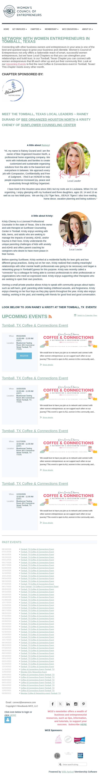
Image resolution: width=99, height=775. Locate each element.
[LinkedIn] (68, 704)
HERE (13, 715)
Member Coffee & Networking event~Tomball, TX (41, 693)
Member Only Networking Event (34, 672)
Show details (48, 365)
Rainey (45, 145)
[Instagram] (76, 704)
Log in (8, 720)
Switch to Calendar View (87, 315)
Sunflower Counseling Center (48, 125)
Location (10, 343)
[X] (60, 704)
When (11, 336)
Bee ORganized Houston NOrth (48, 119)
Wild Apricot (68, 771)
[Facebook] (52, 704)
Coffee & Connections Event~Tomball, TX (37, 669)
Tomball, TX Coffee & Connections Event (35, 325)
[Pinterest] (83, 704)
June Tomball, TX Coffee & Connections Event (39, 586)
